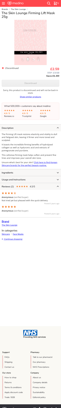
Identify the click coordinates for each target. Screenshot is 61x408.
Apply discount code (14, 392)
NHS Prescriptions (41, 367)
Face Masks (18, 234)
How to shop (10, 377)
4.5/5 (18, 186)
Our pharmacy (39, 362)
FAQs (7, 357)
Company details (40, 382)
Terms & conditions (13, 387)
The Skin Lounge (18, 9)
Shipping (8, 362)
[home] (21, 3)
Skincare (6, 234)
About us (37, 377)
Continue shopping (13, 239)
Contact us (9, 367)
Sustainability (39, 392)
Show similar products (30, 96)
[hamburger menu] (3, 3)
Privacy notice (39, 387)
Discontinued (30, 83)
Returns (8, 382)
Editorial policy (39, 397)
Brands (5, 9)
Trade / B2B (10, 397)
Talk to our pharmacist (42, 357)
